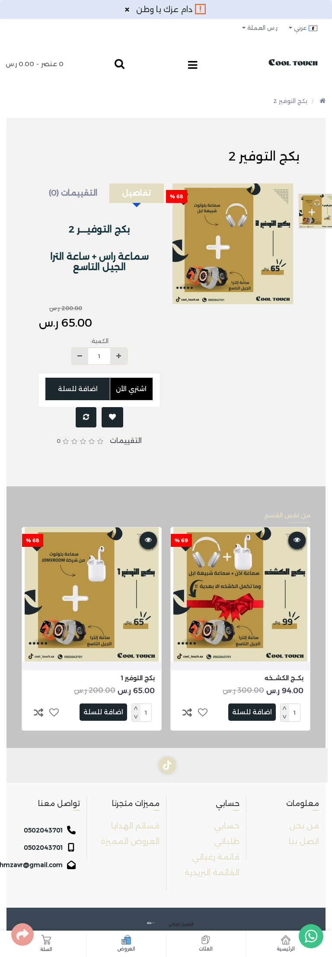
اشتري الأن (131, 389)
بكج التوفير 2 (290, 100)
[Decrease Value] (80, 356)
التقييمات (126, 441)
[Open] (192, 66)
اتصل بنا (304, 841)
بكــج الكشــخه (284, 678)
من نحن (304, 826)
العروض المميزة (130, 841)
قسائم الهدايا (135, 826)
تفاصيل (136, 193)
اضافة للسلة (78, 389)
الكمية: (99, 340)
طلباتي (226, 841)
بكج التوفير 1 (138, 678)
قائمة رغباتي (215, 857)
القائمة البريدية (212, 872)
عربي (300, 27)
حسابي (226, 826)
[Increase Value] (118, 356)
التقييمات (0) (73, 193)
